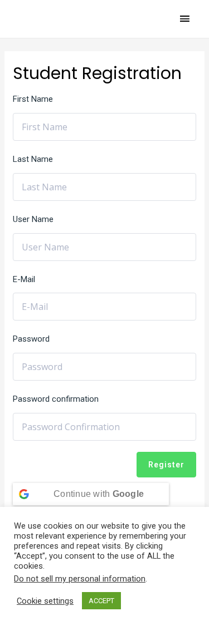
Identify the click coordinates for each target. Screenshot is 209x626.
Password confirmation (56, 399)
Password (31, 339)
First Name (33, 99)
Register (166, 464)
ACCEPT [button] (101, 601)
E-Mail (24, 279)
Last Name (33, 159)
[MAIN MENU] (185, 19)
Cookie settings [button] (45, 601)
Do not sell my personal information (79, 579)
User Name (33, 219)
